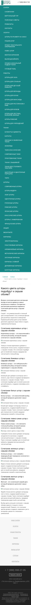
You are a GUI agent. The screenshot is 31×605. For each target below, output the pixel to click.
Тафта (7, 178)
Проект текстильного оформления (13, 45)
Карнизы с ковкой (12, 261)
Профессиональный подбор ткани (13, 63)
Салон (6, 7)
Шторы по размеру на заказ (15, 37)
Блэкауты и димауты (13, 132)
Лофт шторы (9, 195)
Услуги (6, 32)
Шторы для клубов (12, 109)
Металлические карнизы (14, 253)
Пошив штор (9, 41)
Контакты (8, 28)
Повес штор (9, 51)
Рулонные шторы (11, 203)
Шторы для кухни (11, 95)
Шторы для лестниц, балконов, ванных (13, 114)
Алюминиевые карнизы (14, 249)
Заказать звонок (15, 575)
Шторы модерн (10, 190)
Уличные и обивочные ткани (13, 141)
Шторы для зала (11, 77)
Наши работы (15, 532)
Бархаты (8, 136)
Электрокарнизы (11, 241)
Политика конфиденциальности (11, 594)
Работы (6, 73)
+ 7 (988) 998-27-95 (24, 2)
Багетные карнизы (12, 270)
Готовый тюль (10, 69)
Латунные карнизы (12, 257)
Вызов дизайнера (12, 59)
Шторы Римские (11, 119)
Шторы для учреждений (14, 123)
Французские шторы (13, 223)
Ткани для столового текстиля (13, 167)
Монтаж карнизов (12, 55)
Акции (6, 228)
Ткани (6, 128)
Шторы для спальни (13, 81)
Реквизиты (9, 24)
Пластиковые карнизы (14, 245)
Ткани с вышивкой (12, 162)
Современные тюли (12, 154)
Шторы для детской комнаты (12, 86)
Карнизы (7, 237)
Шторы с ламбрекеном (13, 219)
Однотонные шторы (12, 199)
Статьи (15, 555)
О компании (9, 11)
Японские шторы (11, 211)
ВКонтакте (7, 232)
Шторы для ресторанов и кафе (14, 104)
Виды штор (15, 549)
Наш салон (15, 520)
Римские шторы (11, 207)
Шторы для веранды (12, 91)
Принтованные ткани (13, 158)
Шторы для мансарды (13, 99)
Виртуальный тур (11, 16)
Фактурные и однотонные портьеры (15, 173)
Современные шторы (13, 186)
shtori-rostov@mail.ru (15, 579)
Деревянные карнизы (13, 266)
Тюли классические (13, 150)
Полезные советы (12, 20)
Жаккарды (8, 146)
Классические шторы (13, 215)
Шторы (6, 182)
